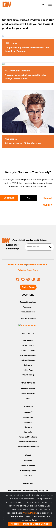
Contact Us (28, 417)
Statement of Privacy (28, 442)
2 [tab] (28, 153)
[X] (28, 279)
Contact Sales (28, 198)
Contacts (28, 461)
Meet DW (28, 412)
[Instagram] (38, 279)
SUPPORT (28, 484)
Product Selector (28, 312)
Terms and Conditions (28, 437)
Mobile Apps (28, 370)
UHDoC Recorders (28, 355)
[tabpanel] (28, 91)
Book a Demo (28, 287)
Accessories (28, 307)
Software (28, 365)
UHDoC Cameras (28, 350)
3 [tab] (30, 153)
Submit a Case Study (28, 270)
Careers (28, 427)
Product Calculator (28, 302)
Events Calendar (28, 389)
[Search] (43, 4)
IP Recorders (28, 346)
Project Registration (28, 471)
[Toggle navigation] (50, 4)
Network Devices (28, 360)
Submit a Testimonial (37, 265)
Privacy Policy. (29, 513)
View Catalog (28, 375)
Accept (14, 524)
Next (54, 91)
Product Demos (28, 319)
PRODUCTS (28, 333)
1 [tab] (25, 153)
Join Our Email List (17, 265)
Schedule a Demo (28, 466)
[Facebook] (17, 279)
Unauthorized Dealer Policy (28, 447)
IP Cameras (28, 341)
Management (28, 422)
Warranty (28, 432)
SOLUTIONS (28, 295)
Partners (28, 476)
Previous (2, 91)
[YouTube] (23, 279)
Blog (28, 398)
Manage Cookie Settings (36, 524)
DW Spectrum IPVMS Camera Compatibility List (28, 491)
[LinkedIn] (33, 279)
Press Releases (28, 394)
